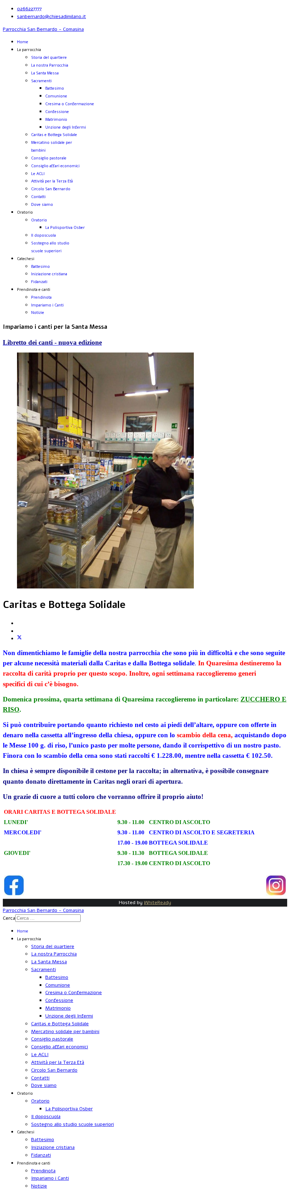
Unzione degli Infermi (65, 127)
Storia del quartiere (49, 57)
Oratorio (39, 220)
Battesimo (54, 88)
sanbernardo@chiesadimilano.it (51, 16)
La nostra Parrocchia (49, 65)
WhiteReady (157, 902)
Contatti (38, 196)
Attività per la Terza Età (52, 181)
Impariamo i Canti (47, 305)
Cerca (9, 918)
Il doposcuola (43, 235)
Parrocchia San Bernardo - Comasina (43, 29)
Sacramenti (41, 81)
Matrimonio (56, 119)
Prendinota (41, 297)
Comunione (56, 96)
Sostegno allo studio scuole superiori (72, 1124)
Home (22, 42)
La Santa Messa (45, 73)
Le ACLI (38, 173)
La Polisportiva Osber (65, 227)
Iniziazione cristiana (49, 274)
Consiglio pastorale (48, 158)
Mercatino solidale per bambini (65, 1031)
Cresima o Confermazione (69, 104)
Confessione (57, 111)
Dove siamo (42, 204)
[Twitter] (19, 638)
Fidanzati (39, 281)
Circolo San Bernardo (50, 189)
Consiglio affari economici (55, 166)
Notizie (37, 312)
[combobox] (48, 918)
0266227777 (29, 8)
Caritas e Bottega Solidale (54, 134)
